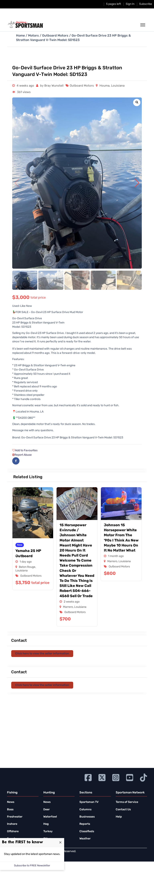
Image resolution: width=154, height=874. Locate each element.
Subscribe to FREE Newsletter (32, 865)
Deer (46, 809)
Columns (85, 809)
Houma (104, 85)
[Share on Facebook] (15, 461)
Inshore (12, 824)
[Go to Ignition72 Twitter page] (101, 777)
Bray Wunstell (54, 85)
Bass (10, 809)
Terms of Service (127, 802)
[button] (137, 183)
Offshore (13, 831)
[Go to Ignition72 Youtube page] (129, 777)
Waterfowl (50, 816)
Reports (84, 824)
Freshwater (14, 816)
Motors (33, 35)
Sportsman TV (88, 802)
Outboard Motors (55, 35)
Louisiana (118, 85)
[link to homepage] (25, 24)
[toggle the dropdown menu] (142, 25)
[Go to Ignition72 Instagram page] (115, 777)
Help (119, 816)
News (10, 802)
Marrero (68, 607)
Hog (46, 824)
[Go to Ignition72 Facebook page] (88, 777)
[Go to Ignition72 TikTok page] (143, 777)
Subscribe (145, 4)
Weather (85, 838)
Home (20, 35)
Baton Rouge (27, 567)
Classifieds (86, 831)
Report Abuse (23, 454)
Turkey (48, 831)
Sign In (130, 4)
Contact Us (123, 809)
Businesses (87, 816)
